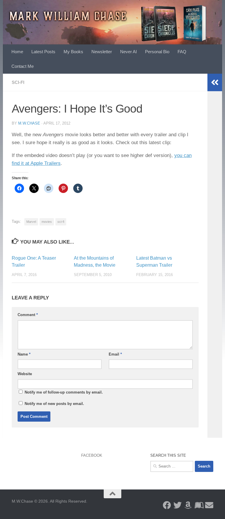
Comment (28, 315)
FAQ (182, 51)
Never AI (128, 51)
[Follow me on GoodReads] (199, 505)
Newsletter (101, 51)
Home (17, 51)
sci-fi (60, 221)
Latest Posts (43, 51)
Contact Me (22, 66)
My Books (73, 51)
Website (25, 374)
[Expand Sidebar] (214, 82)
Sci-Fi (18, 82)
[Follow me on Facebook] (167, 505)
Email (115, 354)
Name (24, 354)
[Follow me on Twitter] (177, 505)
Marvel (31, 221)
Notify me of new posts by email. (54, 403)
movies (47, 221)
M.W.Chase (29, 123)
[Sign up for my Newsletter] (209, 505)
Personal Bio (157, 51)
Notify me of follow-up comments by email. (64, 392)
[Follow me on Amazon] (188, 505)
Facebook (91, 455)
